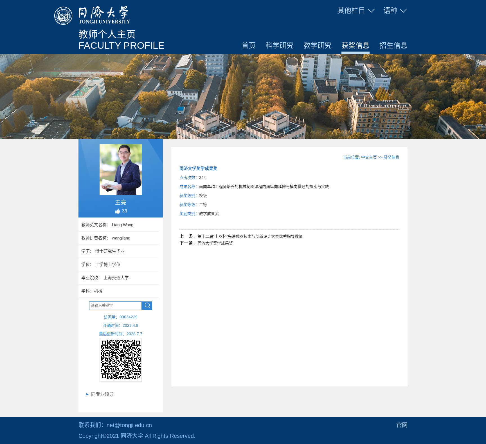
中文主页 (369, 157)
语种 (390, 10)
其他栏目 (351, 10)
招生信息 (393, 45)
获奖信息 (355, 45)
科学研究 (280, 45)
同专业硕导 (102, 394)
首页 (249, 45)
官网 (402, 425)
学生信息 (356, 23)
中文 (388, 23)
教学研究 (317, 45)
